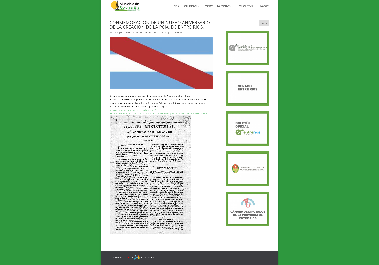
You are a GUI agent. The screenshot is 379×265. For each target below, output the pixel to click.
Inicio (176, 6)
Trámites (208, 6)
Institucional (190, 6)
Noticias (264, 6)
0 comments (176, 32)
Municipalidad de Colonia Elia (127, 32)
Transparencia (245, 6)
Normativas (224, 6)
